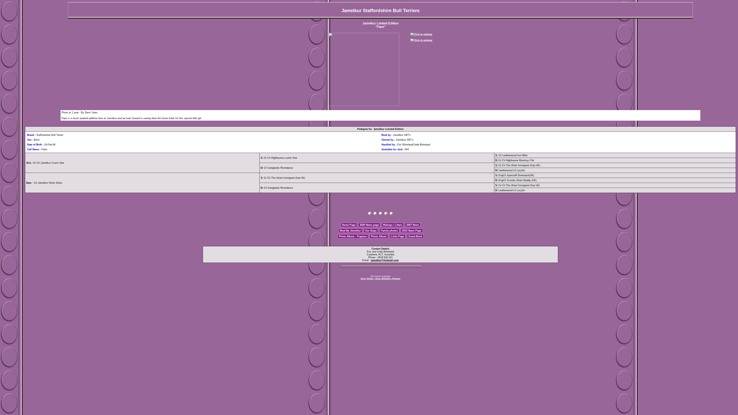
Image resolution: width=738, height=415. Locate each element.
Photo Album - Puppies (353, 236)
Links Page (397, 236)
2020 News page (369, 224)
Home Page (349, 224)
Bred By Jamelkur (350, 230)
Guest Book (415, 236)
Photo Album (379, 236)
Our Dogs (370, 230)
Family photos (389, 230)
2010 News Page (411, 230)
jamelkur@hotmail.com (385, 260)
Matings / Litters (392, 224)
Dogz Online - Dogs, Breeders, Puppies (380, 278)
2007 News (412, 224)
